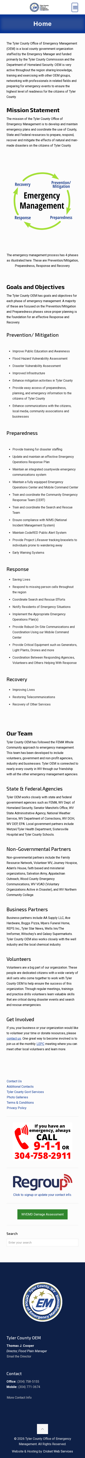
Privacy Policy (16, 1108)
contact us (14, 1038)
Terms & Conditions (20, 1102)
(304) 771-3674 (29, 1387)
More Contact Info (19, 1397)
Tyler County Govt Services (25, 1092)
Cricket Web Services (58, 1451)
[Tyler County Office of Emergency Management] (39, 7)
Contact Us (14, 1081)
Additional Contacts (20, 1086)
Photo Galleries (17, 1097)
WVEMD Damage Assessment (42, 1214)
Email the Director (19, 1356)
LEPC (40, 1044)
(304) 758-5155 (28, 1381)
